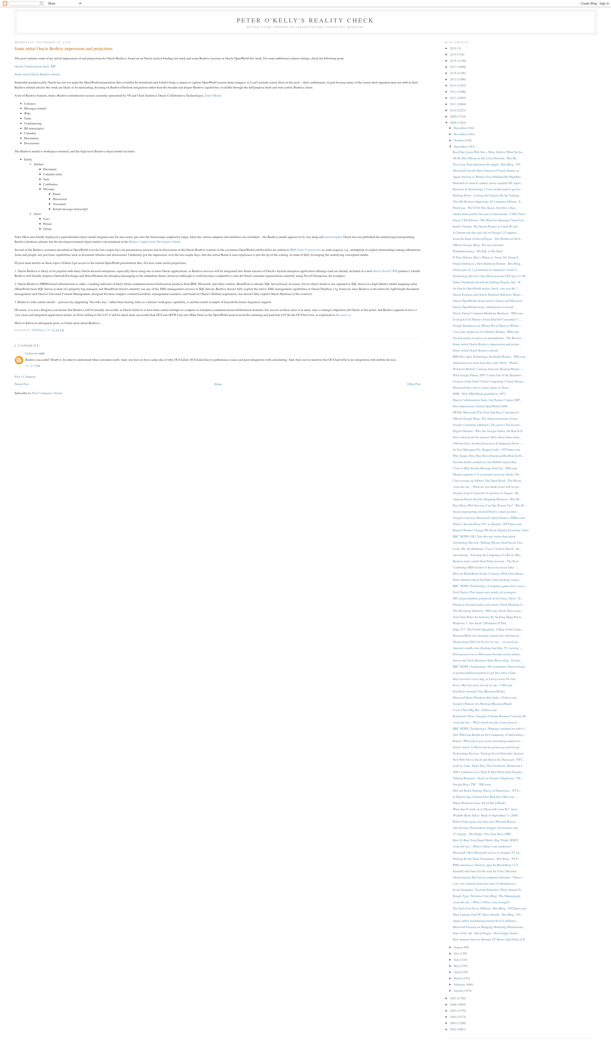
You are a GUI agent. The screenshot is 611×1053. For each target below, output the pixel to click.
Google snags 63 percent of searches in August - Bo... (487, 493)
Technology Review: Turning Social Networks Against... (489, 753)
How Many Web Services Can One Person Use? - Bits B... (489, 505)
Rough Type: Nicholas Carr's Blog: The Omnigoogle (487, 896)
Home (218, 384)
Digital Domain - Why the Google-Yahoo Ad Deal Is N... (489, 431)
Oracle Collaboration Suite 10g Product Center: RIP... (487, 400)
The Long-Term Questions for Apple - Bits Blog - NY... (487, 164)
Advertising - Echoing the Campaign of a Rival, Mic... (487, 555)
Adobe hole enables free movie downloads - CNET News (489, 214)
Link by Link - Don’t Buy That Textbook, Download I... (488, 766)
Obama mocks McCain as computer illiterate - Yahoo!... (488, 877)
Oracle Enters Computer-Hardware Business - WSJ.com (488, 313)
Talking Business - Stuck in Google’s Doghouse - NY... (488, 778)
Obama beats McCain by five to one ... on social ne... (486, 642)
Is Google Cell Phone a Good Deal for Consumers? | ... (487, 319)
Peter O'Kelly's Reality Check (305, 20)
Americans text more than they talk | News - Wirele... (486, 363)
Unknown (31, 353)
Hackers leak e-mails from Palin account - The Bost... (487, 561)
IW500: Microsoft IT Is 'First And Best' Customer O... (487, 412)
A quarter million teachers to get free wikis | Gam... (485, 673)
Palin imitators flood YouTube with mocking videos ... (487, 580)
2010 (453, 110)
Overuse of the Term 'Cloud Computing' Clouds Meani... (489, 381)
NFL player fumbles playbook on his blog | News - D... (487, 598)
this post (341, 315)
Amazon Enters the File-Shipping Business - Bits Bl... (487, 499)
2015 (453, 79)
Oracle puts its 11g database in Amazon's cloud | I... (486, 270)
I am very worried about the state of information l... (485, 883)
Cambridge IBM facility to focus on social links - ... (486, 567)
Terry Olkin (212, 95)
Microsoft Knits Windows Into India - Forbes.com (484, 697)
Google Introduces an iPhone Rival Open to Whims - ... (488, 325)
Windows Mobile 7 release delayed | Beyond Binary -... (488, 369)
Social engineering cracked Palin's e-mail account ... (486, 511)
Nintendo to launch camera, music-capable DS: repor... (487, 183)
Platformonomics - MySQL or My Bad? (478, 251)
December (460, 128)
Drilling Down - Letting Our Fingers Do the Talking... (487, 195)
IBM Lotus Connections (305, 250)
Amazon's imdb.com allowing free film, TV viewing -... (488, 648)
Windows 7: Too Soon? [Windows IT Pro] (479, 623)
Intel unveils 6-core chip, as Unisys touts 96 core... (485, 679)
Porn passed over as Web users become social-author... (487, 654)
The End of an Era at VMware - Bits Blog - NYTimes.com (489, 908)
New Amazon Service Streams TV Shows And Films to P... (490, 939)
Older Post (414, 384)
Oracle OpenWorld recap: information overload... (484, 307)
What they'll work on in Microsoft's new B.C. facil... (486, 809)
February (460, 984)
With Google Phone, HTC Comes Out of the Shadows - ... (489, 375)
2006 (453, 1004)
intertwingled (333, 237)
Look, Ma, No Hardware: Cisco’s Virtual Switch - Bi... (487, 549)
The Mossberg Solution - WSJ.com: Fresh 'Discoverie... (488, 611)
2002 (453, 1029)
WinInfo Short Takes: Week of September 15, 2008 (485, 815)
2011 (453, 104)
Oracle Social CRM (385, 271)
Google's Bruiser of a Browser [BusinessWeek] (482, 704)
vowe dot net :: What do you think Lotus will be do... (487, 487)
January (459, 990)
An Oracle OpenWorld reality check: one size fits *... (486, 288)
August (459, 947)
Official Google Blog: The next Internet (478, 245)
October (459, 140)
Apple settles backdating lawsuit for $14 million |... (485, 921)
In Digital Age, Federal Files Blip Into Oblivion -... (485, 797)
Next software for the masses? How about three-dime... (487, 437)
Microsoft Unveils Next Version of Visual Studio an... (487, 170)
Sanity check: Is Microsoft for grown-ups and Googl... (487, 747)
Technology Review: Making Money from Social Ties (487, 542)
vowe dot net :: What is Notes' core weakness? (482, 846)
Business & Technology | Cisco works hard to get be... (487, 189)
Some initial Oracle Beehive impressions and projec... (487, 344)
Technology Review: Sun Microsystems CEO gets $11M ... (490, 276)
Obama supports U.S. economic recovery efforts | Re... (487, 474)
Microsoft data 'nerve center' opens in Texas (481, 387)
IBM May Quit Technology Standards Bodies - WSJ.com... (490, 356)
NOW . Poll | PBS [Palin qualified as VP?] (479, 394)
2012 (453, 98)
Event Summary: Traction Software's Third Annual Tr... (488, 890)
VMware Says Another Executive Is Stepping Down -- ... (489, 443)
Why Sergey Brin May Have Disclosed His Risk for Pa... (488, 456)
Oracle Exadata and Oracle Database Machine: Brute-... (488, 294)
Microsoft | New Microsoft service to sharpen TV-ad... (487, 852)
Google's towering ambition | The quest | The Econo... (487, 425)
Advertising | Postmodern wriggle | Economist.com (485, 828)
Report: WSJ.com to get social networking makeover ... (488, 741)
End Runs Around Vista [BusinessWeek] (479, 691)
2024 (453, 48)
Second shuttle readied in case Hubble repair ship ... (486, 462)
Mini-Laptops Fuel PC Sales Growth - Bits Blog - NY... (488, 914)
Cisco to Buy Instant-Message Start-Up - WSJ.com (485, 468)
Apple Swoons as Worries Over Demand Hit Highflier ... (488, 177)
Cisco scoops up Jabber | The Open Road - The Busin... (488, 480)
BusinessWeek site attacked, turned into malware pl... (487, 635)
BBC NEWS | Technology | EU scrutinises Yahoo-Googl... (490, 666)
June (457, 959)
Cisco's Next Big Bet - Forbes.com (475, 710)
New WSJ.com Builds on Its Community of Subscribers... (489, 735)
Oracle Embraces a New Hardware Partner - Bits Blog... (487, 263)
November (461, 134)
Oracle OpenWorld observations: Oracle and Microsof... (488, 301)
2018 (453, 60)
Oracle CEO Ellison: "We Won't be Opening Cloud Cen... (489, 220)
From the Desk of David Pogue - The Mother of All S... (487, 239)
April (457, 972)
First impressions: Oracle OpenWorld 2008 (480, 406)
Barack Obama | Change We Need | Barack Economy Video (491, 530)
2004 (453, 1017)
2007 (453, 998)
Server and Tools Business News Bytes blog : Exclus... (487, 660)
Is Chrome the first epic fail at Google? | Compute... (485, 232)
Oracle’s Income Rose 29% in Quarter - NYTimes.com (487, 524)
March (458, 978)
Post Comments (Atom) (47, 393)
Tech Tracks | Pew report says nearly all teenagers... (485, 592)
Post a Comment (25, 376)
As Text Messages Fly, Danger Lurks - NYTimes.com (486, 449)
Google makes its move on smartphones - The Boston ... (488, 338)
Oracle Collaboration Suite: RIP (35, 66)
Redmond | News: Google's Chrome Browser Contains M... (490, 716)
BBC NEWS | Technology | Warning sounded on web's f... (489, 728)
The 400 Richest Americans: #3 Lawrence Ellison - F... (487, 201)
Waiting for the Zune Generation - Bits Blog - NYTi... (487, 859)
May (457, 966)
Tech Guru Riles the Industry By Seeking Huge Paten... (488, 617)
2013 (453, 91)
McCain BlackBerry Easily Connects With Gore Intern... (489, 573)
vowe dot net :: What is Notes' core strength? (481, 902)
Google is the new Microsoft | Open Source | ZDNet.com (489, 518)
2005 (453, 1010)
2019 (453, 54)
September (461, 146)
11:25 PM (33, 366)
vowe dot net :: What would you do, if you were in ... (486, 722)
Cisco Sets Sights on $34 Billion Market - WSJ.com (486, 332)
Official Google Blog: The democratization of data (485, 418)
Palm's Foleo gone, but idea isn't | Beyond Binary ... (486, 821)
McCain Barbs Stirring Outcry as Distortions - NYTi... (487, 790)
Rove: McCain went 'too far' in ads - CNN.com (482, 685)
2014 (453, 85)
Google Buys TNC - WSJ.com (472, 784)
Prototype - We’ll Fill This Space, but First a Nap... (485, 208)
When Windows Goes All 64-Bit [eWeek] (479, 803)
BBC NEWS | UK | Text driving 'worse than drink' (484, 536)
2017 (453, 67)
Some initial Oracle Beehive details (37, 74)
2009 (453, 116)
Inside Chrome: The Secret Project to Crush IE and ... (486, 226)
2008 (453, 122)
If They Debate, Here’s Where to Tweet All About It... (486, 257)
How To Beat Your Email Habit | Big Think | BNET (485, 840)
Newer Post (22, 384)
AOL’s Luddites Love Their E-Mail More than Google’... (488, 772)
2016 (453, 73)
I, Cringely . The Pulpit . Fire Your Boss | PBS (482, 834)
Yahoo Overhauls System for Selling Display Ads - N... (487, 282)
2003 (453, 1023)
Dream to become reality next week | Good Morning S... (488, 604)
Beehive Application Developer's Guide (154, 241)
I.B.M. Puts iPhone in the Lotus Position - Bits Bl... (485, 158)
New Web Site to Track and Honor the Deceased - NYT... (488, 759)
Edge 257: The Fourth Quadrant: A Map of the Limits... (488, 629)
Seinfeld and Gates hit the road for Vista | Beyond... (485, 871)
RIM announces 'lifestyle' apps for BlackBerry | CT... (486, 865)
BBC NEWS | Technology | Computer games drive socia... (490, 586)
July (457, 953)
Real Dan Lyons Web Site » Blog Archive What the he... (488, 152)
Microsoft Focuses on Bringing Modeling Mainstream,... (489, 927)
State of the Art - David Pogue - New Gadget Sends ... (487, 933)
